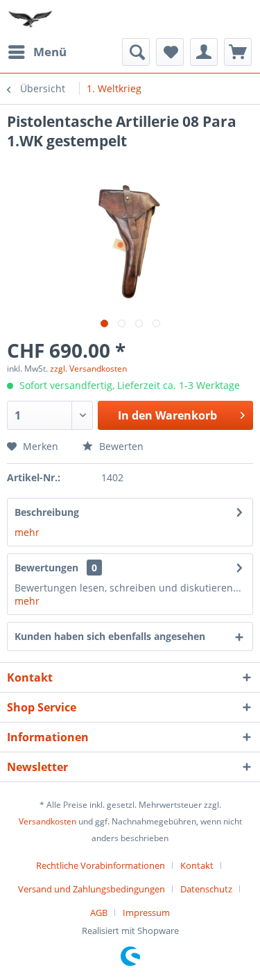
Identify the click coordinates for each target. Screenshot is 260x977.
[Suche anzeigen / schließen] (136, 52)
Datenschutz (206, 889)
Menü (50, 52)
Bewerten (120, 446)
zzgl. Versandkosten (88, 368)
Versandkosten (47, 821)
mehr (27, 532)
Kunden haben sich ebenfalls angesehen (110, 636)
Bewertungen (46, 567)
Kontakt (197, 865)
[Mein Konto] (204, 52)
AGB (98, 912)
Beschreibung (47, 512)
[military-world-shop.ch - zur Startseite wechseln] (31, 19)
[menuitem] (36, 52)
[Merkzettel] (170, 52)
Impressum (146, 912)
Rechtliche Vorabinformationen (100, 865)
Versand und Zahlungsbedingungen (91, 889)
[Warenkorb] (238, 52)
